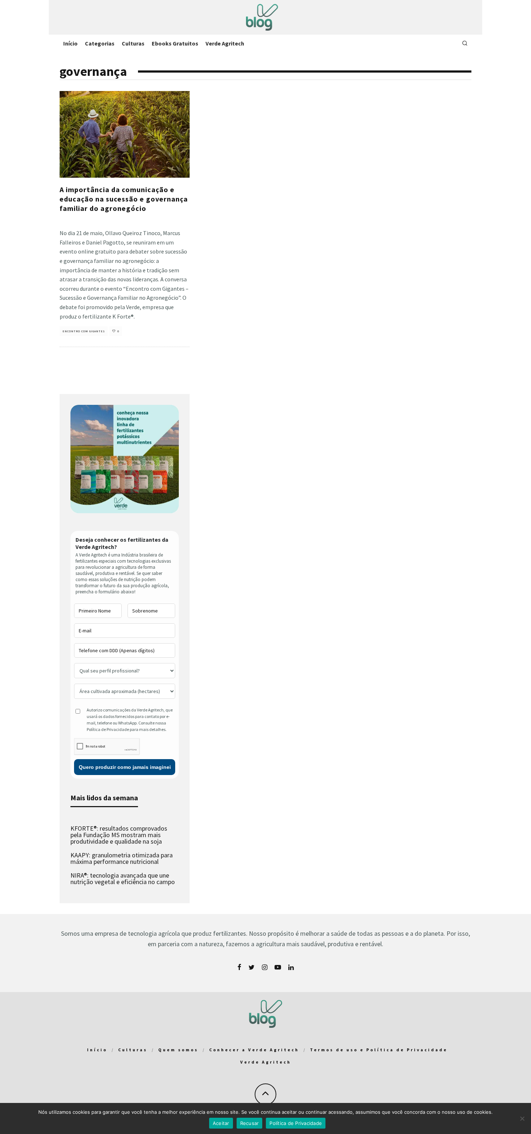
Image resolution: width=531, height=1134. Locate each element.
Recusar (249, 1123)
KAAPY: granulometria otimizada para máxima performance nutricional (121, 858)
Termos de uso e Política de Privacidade (379, 1049)
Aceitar (221, 1123)
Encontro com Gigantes (83, 331)
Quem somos (178, 1049)
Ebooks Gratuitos (175, 43)
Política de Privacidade (295, 1123)
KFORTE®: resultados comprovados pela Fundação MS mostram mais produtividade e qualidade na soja (118, 834)
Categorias (100, 43)
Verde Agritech (225, 43)
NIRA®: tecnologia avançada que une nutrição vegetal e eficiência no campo (122, 878)
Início (70, 43)
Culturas (133, 43)
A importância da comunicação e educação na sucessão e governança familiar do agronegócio (124, 199)
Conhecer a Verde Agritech (254, 1049)
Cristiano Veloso (72, 220)
